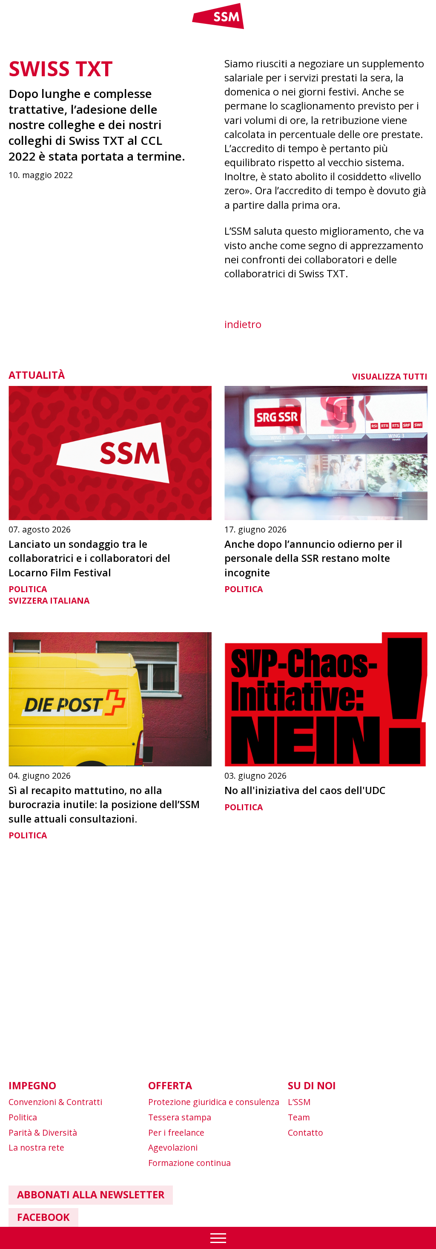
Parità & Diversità (43, 1132)
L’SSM (299, 1102)
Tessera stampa (179, 1117)
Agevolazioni (173, 1147)
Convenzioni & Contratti (55, 1102)
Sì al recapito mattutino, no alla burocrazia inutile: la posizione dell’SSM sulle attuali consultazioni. (104, 804)
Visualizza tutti (389, 376)
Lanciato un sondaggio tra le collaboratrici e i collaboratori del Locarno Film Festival (89, 558)
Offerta (170, 1085)
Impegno (32, 1085)
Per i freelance (176, 1132)
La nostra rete (36, 1147)
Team (299, 1117)
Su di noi (312, 1085)
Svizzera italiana (49, 600)
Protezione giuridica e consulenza (213, 1102)
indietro (242, 324)
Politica (28, 589)
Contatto (305, 1132)
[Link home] (218, 27)
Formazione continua (189, 1162)
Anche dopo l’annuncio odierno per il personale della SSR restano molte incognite (313, 558)
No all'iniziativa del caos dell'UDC (304, 790)
